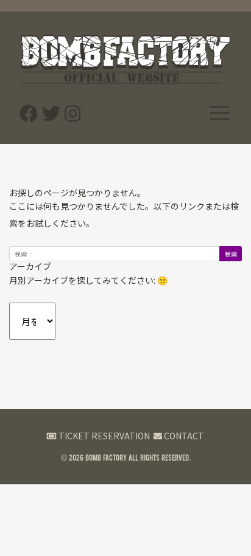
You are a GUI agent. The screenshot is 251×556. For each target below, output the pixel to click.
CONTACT (183, 436)
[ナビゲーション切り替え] (219, 112)
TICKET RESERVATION (103, 436)
